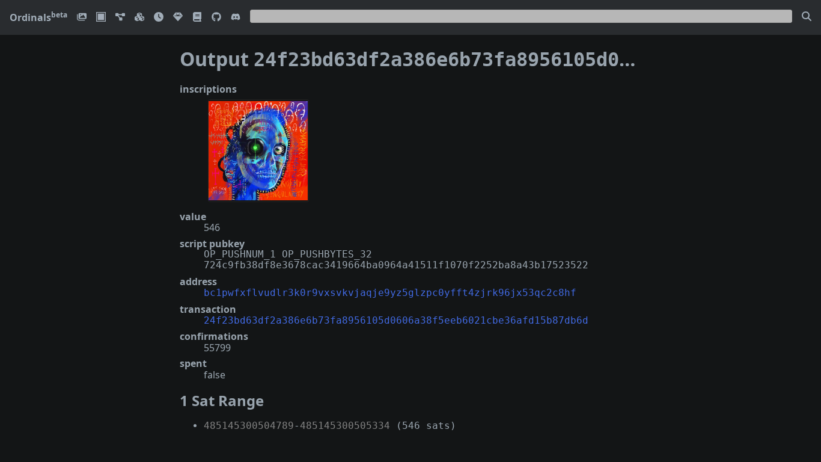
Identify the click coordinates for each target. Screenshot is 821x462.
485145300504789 (249, 425)
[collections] (120, 17)
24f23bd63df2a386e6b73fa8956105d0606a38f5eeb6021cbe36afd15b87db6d (396, 320)
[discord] (235, 17)
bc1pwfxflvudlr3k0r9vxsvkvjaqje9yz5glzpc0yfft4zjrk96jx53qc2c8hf (390, 292)
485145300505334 (345, 425)
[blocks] (139, 17)
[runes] (101, 17)
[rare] (178, 17)
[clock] (158, 17)
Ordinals (38, 17)
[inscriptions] (82, 17)
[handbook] (197, 17)
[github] (216, 17)
